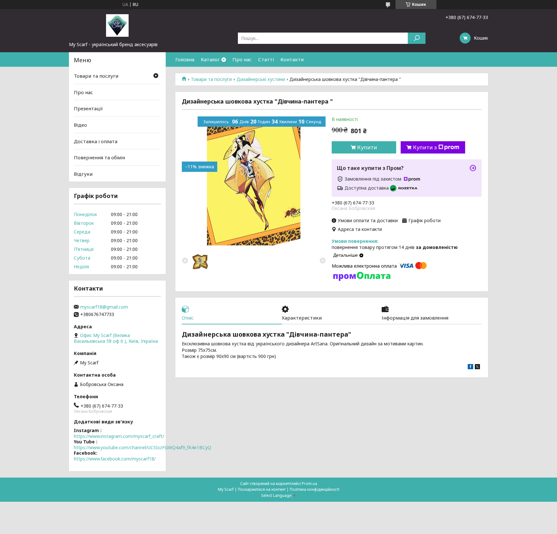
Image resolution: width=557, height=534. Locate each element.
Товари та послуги (211, 79)
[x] (477, 367)
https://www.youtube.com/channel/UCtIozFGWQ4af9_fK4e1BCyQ (142, 447)
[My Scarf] (117, 25)
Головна (184, 59)
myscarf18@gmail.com (104, 307)
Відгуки (83, 174)
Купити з (425, 147)
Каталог (210, 59)
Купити (367, 147)
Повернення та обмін (99, 157)
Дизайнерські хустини (261, 79)
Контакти (292, 59)
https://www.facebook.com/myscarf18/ (115, 459)
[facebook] (470, 367)
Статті (266, 59)
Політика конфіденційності (314, 489)
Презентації (88, 108)
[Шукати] (416, 38)
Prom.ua (309, 483)
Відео (80, 125)
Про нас (242, 59)
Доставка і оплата (95, 141)
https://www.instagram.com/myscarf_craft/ (119, 436)
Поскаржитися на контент (262, 489)
